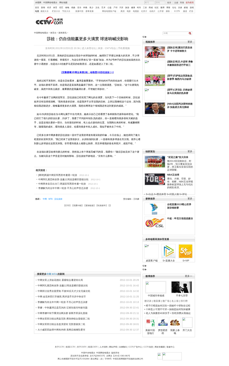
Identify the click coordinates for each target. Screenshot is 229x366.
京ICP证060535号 (97, 356)
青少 (91, 7)
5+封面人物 (173, 194)
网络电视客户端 (109, 11)
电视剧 (136, 11)
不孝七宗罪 (182, 295)
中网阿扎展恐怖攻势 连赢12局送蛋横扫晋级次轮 (63, 179)
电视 (37, 11)
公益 (109, 7)
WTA (50, 199)
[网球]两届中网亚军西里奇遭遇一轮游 (57, 175)
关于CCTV (59, 347)
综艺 (61, 7)
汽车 (121, 7)
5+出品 (149, 194)
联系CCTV (70, 347)
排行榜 (184, 301)
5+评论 (183, 194)
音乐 (79, 7)
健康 (133, 7)
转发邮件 (102, 205)
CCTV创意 (148, 347)
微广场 (165, 301)
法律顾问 (123, 347)
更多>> (188, 276)
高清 (123, 11)
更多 (190, 41)
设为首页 (190, 2)
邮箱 (186, 7)
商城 (151, 7)
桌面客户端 (152, 260)
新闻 (43, 7)
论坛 (174, 7)
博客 (168, 7)
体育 (55, 7)
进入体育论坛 (89, 48)
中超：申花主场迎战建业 (180, 218)
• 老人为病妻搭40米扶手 (157, 313)
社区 (157, 7)
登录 (169, 3)
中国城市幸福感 (156, 295)
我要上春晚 (175, 332)
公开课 (161, 11)
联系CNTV (93, 347)
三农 (145, 7)
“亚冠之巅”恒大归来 (177, 157)
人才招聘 (103, 347)
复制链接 (89, 205)
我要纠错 (77, 205)
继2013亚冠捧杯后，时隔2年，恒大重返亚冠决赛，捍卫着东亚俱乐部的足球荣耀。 (180, 165)
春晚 (67, 7)
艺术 (103, 7)
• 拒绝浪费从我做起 (180, 313)
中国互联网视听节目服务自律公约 (128, 359)
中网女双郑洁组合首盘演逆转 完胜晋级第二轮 (61, 324)
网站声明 (113, 347)
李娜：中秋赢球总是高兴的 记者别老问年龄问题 (63, 307)
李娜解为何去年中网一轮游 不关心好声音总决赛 (63, 188)
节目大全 (66, 11)
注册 (176, 3)
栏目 (191, 11)
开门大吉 (187, 330)
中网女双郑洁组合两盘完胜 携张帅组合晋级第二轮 (64, 318)
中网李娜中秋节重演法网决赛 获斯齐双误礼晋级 (63, 313)
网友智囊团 (160, 347)
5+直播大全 (169, 260)
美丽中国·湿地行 (150, 332)
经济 (49, 7)
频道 (185, 11)
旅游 (127, 7)
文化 (97, 7)
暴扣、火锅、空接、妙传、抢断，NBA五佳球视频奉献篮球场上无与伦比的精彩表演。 (180, 183)
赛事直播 (89, 11)
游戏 (192, 7)
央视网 (38, 2)
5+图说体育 (160, 194)
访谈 (180, 7)
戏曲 (73, 7)
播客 (168, 11)
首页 (37, 7)
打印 (67, 205)
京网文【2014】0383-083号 (118, 356)
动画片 (152, 11)
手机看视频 (124, 48)
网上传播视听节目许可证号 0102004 (73, 359)
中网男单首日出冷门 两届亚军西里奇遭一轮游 (62, 183)
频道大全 (45, 11)
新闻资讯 (63, 33)
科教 (85, 7)
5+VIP (186, 260)
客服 (182, 2)
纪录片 (144, 11)
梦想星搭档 (162, 332)
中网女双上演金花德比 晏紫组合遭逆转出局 (60, 280)
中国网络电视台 (50, 2)
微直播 (156, 301)
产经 (115, 7)
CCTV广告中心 (135, 347)
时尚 (139, 7)
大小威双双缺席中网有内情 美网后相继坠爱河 (61, 329)
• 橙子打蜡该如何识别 (155, 305)
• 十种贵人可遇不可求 (156, 309)
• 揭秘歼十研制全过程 (179, 305)
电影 (129, 11)
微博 (162, 7)
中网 (45, 199)
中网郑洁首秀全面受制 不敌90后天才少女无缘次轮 (64, 291)
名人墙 (175, 301)
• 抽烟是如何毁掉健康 (179, 309)
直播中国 (79, 11)
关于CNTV (82, 347)
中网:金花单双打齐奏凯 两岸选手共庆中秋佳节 (62, 296)
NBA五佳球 (173, 174)
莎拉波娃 (58, 199)
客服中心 (170, 347)
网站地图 (63, 2)
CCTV (177, 11)
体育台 (53, 33)
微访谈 (147, 301)
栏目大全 (56, 11)
